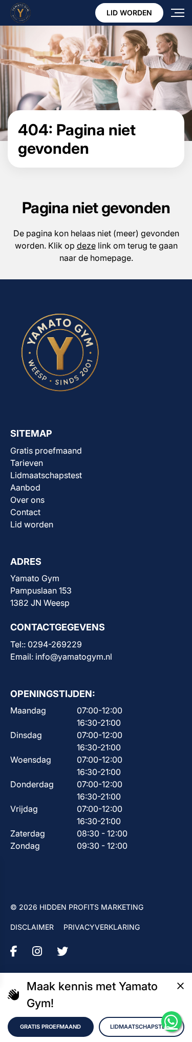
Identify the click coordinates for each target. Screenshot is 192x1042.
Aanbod (25, 487)
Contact (25, 512)
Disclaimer (32, 927)
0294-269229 (55, 644)
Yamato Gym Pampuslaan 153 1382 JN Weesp (41, 590)
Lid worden (129, 12)
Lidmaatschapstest (46, 475)
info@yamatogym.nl (73, 656)
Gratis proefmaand (46, 450)
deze (86, 245)
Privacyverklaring (101, 927)
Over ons (27, 500)
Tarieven (26, 463)
